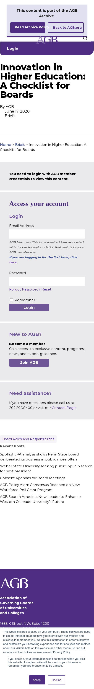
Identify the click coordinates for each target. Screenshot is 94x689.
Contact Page (64, 408)
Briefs (20, 144)
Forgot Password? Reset (30, 289)
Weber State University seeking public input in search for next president (46, 468)
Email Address (21, 226)
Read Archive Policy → (30, 27)
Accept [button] (37, 680)
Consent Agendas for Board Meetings (32, 478)
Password (17, 273)
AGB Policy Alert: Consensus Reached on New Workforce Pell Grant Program (40, 487)
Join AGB (29, 362)
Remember (25, 300)
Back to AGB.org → (68, 28)
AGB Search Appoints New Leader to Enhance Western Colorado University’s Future (40, 499)
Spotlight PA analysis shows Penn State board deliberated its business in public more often (39, 456)
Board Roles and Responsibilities (28, 439)
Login (12, 48)
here (12, 262)
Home (5, 144)
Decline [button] (56, 680)
